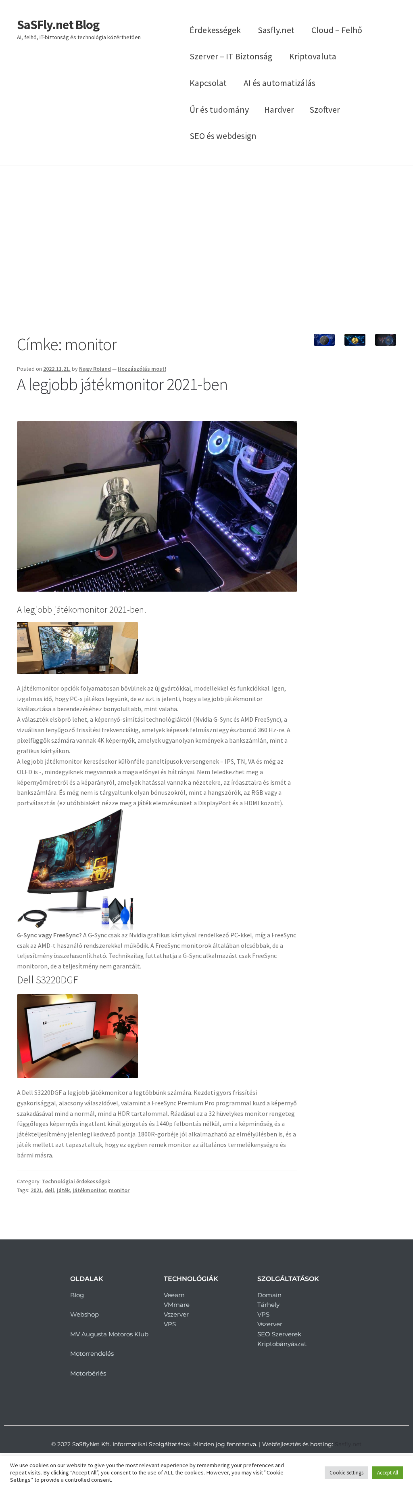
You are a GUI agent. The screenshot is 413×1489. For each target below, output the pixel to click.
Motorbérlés (88, 1373)
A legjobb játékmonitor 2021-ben (122, 384)
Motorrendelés (92, 1353)
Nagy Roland (95, 368)
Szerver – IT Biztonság (231, 56)
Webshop (84, 1314)
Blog (77, 1295)
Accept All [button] (387, 1472)
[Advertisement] (206, 250)
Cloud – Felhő (336, 30)
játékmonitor (89, 1190)
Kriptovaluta (312, 56)
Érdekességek (215, 30)
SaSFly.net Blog (58, 25)
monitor (119, 1190)
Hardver (279, 109)
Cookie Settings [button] (346, 1472)
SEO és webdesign (223, 135)
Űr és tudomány (219, 109)
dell (49, 1190)
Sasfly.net (276, 30)
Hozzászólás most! (142, 368)
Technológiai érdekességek (76, 1181)
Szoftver (324, 109)
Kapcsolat (208, 82)
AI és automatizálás (279, 82)
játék (63, 1190)
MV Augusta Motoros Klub (109, 1334)
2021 (36, 1190)
